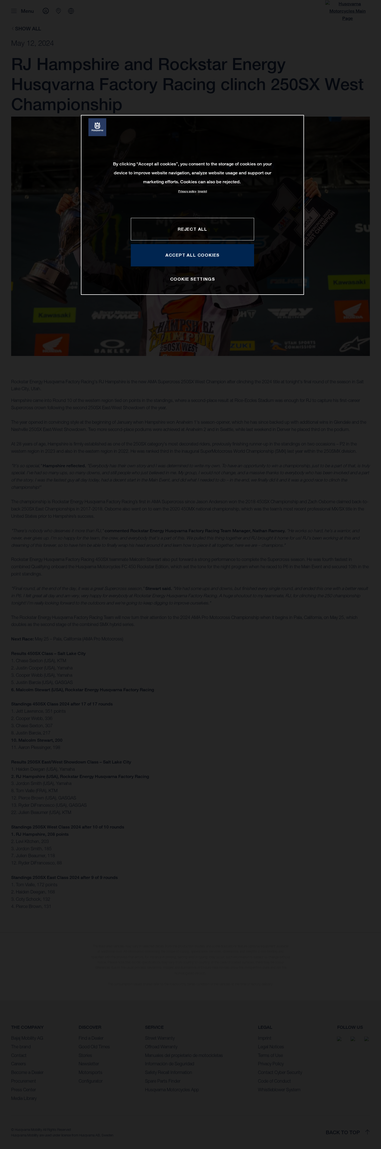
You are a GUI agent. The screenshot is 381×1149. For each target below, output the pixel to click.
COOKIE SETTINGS (192, 278)
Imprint (202, 191)
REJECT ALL (192, 229)
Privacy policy (187, 191)
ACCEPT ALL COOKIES (192, 254)
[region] (192, 205)
